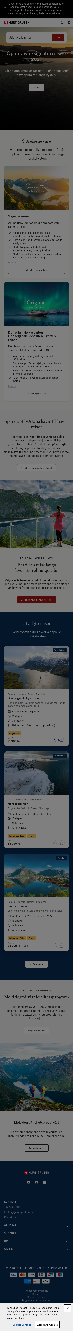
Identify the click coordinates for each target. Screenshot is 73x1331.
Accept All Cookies (47, 1324)
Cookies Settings (22, 1324)
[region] (36, 1317)
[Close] (67, 1308)
